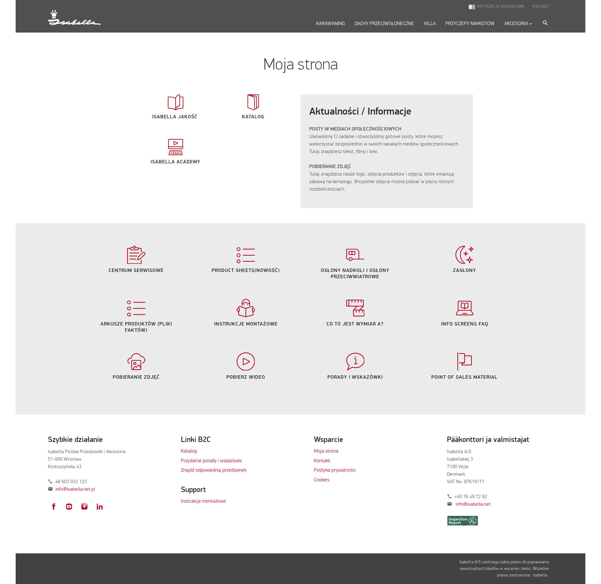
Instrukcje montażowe (246, 324)
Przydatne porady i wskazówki (211, 461)
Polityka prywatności (335, 470)
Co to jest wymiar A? (355, 324)
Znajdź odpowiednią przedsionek (213, 470)
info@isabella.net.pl (75, 489)
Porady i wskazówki (355, 377)
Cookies (321, 480)
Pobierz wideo (245, 377)
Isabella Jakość (175, 117)
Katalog (253, 117)
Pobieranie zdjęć (136, 377)
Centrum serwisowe (136, 270)
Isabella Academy (175, 162)
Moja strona (326, 451)
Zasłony (464, 270)
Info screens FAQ (464, 324)
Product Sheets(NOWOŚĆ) (246, 270)
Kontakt (322, 461)
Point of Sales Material (464, 377)
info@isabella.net (473, 504)
